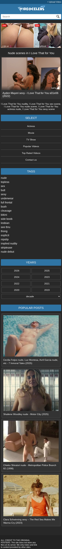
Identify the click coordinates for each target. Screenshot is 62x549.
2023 (47, 277)
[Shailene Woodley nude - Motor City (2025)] (31, 410)
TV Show (31, 139)
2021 (47, 283)
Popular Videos (31, 146)
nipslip (5, 239)
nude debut (7, 251)
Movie (31, 133)
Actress (31, 126)
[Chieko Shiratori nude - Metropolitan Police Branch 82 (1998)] (31, 461)
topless (5, 182)
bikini (4, 214)
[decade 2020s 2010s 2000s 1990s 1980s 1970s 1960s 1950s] (31, 296)
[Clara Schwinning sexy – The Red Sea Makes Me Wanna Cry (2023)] (31, 515)
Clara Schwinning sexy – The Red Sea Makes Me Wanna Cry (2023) (29, 521)
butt (3, 190)
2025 (47, 270)
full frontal (6, 202)
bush (4, 206)
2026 (16, 270)
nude (4, 177)
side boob (6, 219)
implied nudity (9, 243)
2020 (16, 290)
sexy (3, 194)
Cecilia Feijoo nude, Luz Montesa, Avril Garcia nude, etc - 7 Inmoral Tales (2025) (30, 361)
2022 (16, 283)
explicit (5, 235)
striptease (6, 247)
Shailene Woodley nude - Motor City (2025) (26, 414)
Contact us (31, 159)
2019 (47, 290)
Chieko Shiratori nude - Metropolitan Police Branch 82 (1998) (29, 467)
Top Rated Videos (31, 153)
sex (3, 186)
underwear (7, 198)
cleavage (6, 210)
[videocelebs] (31, 11)
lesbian (5, 223)
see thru (5, 227)
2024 (16, 277)
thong (4, 231)
